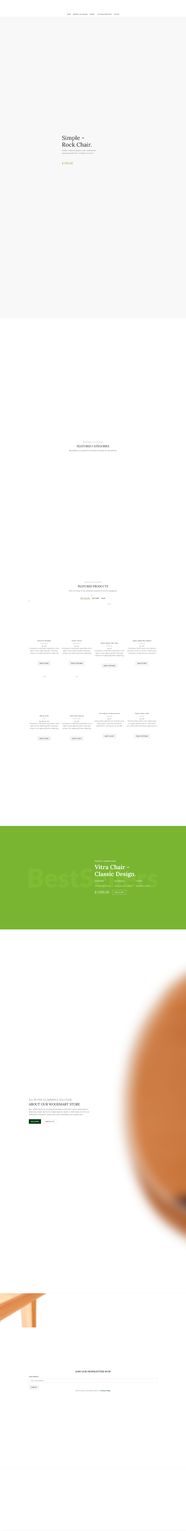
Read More (35, 1121)
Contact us (49, 1121)
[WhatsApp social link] (40, 1)
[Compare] (44, 636)
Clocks (142, 716)
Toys (44, 719)
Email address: (34, 1376)
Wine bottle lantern (77, 716)
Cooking (109, 716)
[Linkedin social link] (37, 1)
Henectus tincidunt (44, 641)
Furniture (109, 646)
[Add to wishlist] (44, 658)
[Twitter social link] (32, 1)
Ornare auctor (77, 641)
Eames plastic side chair (109, 643)
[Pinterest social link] (35, 1)
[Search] (157, 1)
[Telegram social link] (42, 1)
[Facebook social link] (30, 1)
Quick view (44, 668)
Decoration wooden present (109, 713)
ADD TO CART (119, 892)
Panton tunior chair (142, 713)
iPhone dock (44, 716)
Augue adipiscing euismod (142, 641)
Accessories (44, 643)
